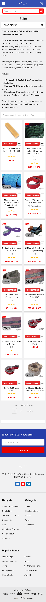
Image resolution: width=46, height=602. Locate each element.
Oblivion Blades (30, 570)
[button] (42, 25)
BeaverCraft (7, 575)
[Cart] (42, 3)
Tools (27, 520)
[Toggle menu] (3, 3)
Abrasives (29, 524)
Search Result (8, 533)
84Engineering (8, 570)
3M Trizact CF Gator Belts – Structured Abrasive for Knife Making (34, 152)
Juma (4, 565)
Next (29, 411)
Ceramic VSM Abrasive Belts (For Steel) (34, 201)
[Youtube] (23, 484)
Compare (19, 144)
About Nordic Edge (10, 506)
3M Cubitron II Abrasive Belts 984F (34, 295)
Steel (27, 506)
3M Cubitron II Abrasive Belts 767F (11, 342)
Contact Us (7, 520)
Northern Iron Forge (32, 565)
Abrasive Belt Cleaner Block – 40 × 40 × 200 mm (12, 151)
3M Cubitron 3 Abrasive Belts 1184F (11, 249)
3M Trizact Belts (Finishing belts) (11, 295)
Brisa (26, 561)
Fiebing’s (27, 556)
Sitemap (6, 538)
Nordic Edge (7, 556)
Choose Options (32, 144)
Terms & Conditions (10, 515)
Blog (4, 524)
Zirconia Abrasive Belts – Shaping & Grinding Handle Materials (11, 204)
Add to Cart (9, 144)
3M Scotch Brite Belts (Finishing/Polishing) (34, 249)
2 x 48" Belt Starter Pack (34, 342)
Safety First (7, 511)
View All (27, 575)
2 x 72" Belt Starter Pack (11, 389)
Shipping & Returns (10, 529)
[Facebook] (17, 484)
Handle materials (32, 511)
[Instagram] (28, 484)
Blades (28, 515)
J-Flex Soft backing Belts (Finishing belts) (34, 389)
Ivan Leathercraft (9, 561)
